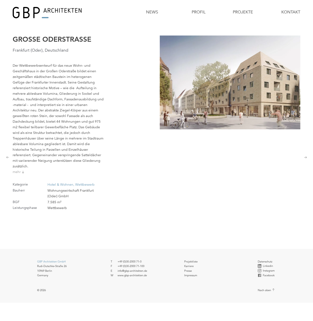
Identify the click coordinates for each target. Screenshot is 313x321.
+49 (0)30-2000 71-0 (129, 261)
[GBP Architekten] (58, 12)
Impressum (190, 275)
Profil (199, 12)
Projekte (243, 12)
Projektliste (191, 261)
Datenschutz (265, 261)
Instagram (269, 270)
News (152, 12)
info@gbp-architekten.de (132, 270)
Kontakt (290, 12)
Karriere (189, 266)
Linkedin (268, 266)
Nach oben (264, 290)
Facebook (269, 275)
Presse (188, 270)
